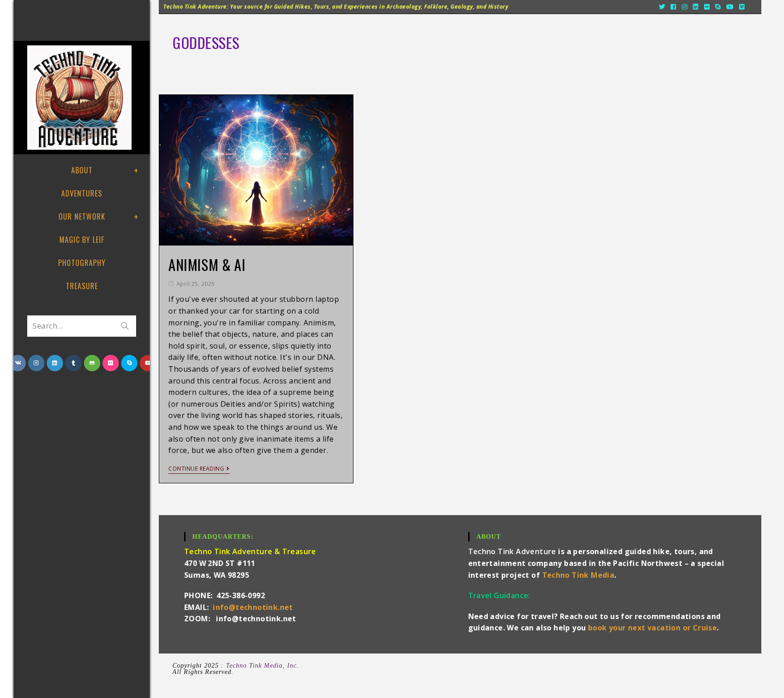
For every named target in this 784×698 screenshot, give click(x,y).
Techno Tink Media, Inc (261, 665)
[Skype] (718, 6)
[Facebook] (673, 6)
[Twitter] (662, 6)
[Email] (752, 6)
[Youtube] (730, 6)
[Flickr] (707, 6)
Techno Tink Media (578, 575)
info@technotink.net (253, 607)
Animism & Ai (206, 264)
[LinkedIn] (695, 6)
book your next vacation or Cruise (652, 628)
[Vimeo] (742, 6)
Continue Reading (196, 469)
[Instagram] (685, 6)
